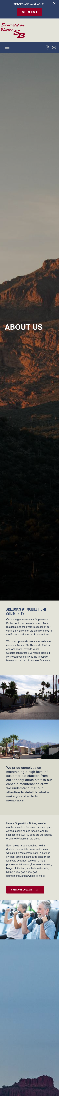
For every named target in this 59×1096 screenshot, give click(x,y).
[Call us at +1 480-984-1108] (46, 47)
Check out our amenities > (25, 889)
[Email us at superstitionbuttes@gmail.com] (53, 47)
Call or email (29, 12)
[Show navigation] (7, 47)
